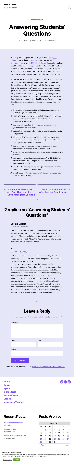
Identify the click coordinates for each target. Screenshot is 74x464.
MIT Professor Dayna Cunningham (42, 63)
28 (41, 442)
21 (41, 439)
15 (45, 436)
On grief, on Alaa (10, 429)
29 (45, 442)
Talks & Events (11, 395)
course (37, 60)
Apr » (68, 445)
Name (13, 341)
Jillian (25, 41)
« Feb (42, 445)
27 (68, 439)
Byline (7, 388)
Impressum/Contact (14, 402)
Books (7, 385)
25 (59, 439)
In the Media (10, 392)
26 (63, 439)
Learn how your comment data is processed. (48, 367)
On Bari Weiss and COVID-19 (15, 436)
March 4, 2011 (37, 41)
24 (55, 439)
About (7, 381)
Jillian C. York (10, 4)
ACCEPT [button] (17, 460)
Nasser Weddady (26, 66)
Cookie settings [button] (7, 460)
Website (13, 350)
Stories (7, 398)
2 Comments (51, 41)
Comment (14, 323)
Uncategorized (37, 20)
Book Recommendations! (13, 423)
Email (39, 341)
